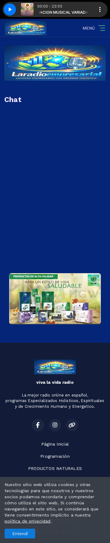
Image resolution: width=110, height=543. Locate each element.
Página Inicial (55, 444)
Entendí (20, 533)
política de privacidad (28, 521)
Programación (55, 456)
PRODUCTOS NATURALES (55, 468)
